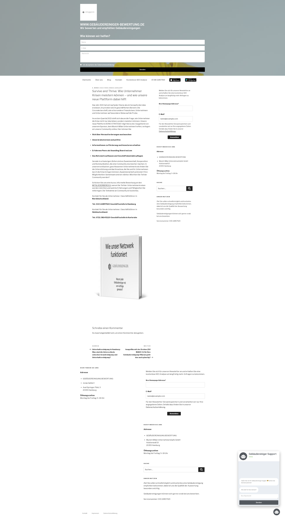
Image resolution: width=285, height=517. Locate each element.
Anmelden (174, 137)
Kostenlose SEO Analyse (136, 80)
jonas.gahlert (115, 88)
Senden (259, 503)
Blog (109, 80)
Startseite (86, 80)
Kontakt (118, 80)
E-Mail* (162, 114)
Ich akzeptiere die (98, 65)
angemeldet (105, 333)
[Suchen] (189, 188)
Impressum (95, 513)
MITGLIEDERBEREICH (101, 185)
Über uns (99, 80)
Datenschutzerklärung (105, 65)
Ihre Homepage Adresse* (169, 104)
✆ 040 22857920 (158, 80)
